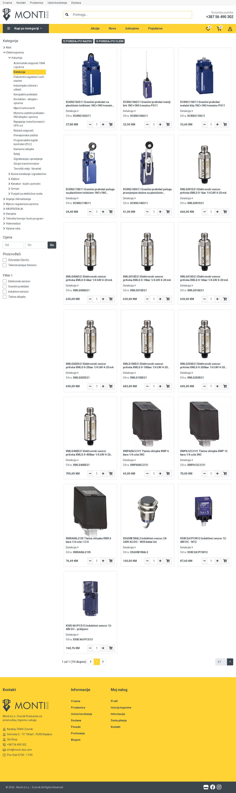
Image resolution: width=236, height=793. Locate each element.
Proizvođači (12, 254)
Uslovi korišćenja (57, 2)
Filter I (7, 275)
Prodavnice (36, 2)
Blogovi (75, 739)
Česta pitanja (119, 720)
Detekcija (71, 111)
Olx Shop (12, 739)
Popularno (155, 28)
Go (52, 245)
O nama (7, 2)
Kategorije (10, 41)
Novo (112, 28)
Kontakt (21, 2)
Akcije (95, 28)
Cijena (7, 237)
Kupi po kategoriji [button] (26, 28)
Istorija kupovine (121, 707)
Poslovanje (78, 733)
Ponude (76, 726)
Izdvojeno (132, 28)
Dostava (76, 2)
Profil (114, 701)
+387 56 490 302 (16, 744)
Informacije (118, 714)
